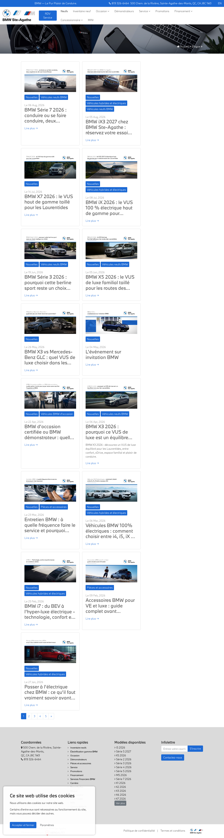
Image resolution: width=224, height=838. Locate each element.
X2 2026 (120, 786)
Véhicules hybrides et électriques (106, 103)
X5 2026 (120, 755)
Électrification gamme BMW (84, 751)
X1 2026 (120, 783)
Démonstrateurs (124, 11)
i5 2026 (120, 747)
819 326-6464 (120, 3)
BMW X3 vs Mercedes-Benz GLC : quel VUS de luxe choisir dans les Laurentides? (49, 357)
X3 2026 (120, 790)
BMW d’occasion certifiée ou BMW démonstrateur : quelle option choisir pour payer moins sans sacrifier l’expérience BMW (48, 432)
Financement (182, 11)
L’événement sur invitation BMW (103, 354)
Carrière (74, 783)
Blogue (196, 46)
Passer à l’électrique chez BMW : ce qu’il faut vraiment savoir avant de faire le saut (49, 692)
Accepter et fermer (23, 825)
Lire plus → (31, 128)
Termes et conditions (172, 830)
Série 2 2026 (123, 759)
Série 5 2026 (123, 771)
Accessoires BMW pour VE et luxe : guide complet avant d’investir (110, 605)
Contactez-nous (172, 757)
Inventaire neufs (78, 747)
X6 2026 (120, 794)
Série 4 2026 (123, 767)
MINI (90, 20)
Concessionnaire (71, 20)
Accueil (184, 46)
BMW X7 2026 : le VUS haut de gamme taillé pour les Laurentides (48, 202)
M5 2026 (121, 775)
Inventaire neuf (82, 11)
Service (144, 11)
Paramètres (47, 825)
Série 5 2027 (123, 751)
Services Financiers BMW (82, 779)
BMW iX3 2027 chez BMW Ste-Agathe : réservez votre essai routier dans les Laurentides (107, 127)
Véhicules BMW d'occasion (57, 414)
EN (220, 3)
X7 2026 (120, 798)
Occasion (102, 11)
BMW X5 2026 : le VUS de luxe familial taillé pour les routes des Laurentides (110, 282)
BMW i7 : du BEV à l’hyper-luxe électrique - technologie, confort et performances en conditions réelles (49, 611)
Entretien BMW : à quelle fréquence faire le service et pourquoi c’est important (49, 525)
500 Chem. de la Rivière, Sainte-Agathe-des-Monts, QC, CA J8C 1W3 (170, 3)
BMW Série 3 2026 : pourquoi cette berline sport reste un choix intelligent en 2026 (47, 282)
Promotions (162, 11)
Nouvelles (32, 97)
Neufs (64, 11)
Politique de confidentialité (139, 830)
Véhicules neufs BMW (54, 97)
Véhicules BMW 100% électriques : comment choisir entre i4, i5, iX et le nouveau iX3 (110, 531)
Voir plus (120, 803)
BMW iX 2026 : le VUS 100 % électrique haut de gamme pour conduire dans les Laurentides (109, 208)
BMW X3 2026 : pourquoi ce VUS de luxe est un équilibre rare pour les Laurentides (107, 432)
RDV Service (47, 15)
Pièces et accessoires (54, 507)
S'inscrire (195, 748)
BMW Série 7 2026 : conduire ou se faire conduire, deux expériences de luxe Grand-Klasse (45, 115)
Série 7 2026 (123, 779)
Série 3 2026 (123, 763)
